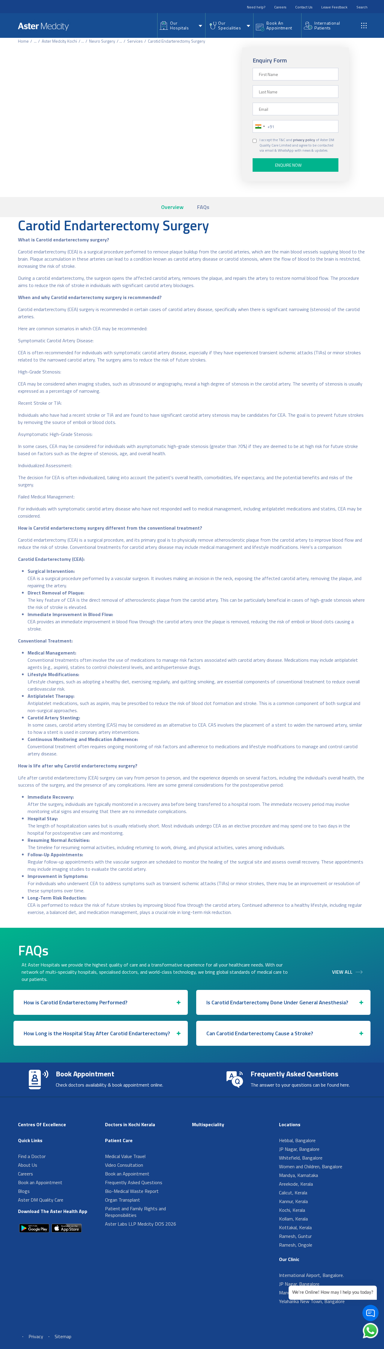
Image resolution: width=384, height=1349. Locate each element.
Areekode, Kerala (296, 1183)
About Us (27, 1165)
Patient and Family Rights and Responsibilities (135, 1212)
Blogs (24, 1191)
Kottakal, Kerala (295, 1227)
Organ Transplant (122, 1199)
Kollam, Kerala (293, 1218)
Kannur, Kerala (293, 1201)
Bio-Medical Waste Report (132, 1191)
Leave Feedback (334, 7)
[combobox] (260, 126)
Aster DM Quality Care (40, 1199)
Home (23, 41)
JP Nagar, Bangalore (299, 1149)
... (35, 41)
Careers (280, 7)
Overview (172, 207)
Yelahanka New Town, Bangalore (312, 1301)
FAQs (203, 207)
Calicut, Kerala (293, 1192)
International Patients (327, 25)
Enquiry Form (270, 60)
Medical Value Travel (125, 1156)
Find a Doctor (32, 1156)
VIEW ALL (342, 971)
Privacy (35, 1336)
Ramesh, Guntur (295, 1236)
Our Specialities (229, 25)
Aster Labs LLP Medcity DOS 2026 (140, 1223)
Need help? (256, 7)
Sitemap (63, 1336)
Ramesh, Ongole (295, 1244)
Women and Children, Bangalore (310, 1166)
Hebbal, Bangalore (297, 1140)
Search (362, 7)
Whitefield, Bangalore (300, 1157)
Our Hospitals (179, 25)
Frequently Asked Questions (133, 1182)
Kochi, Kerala (292, 1210)
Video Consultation (124, 1165)
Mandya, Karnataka (298, 1175)
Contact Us (303, 7)
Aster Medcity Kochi (59, 41)
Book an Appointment (40, 1182)
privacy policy (304, 140)
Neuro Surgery (102, 41)
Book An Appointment (279, 25)
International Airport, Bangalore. (311, 1275)
